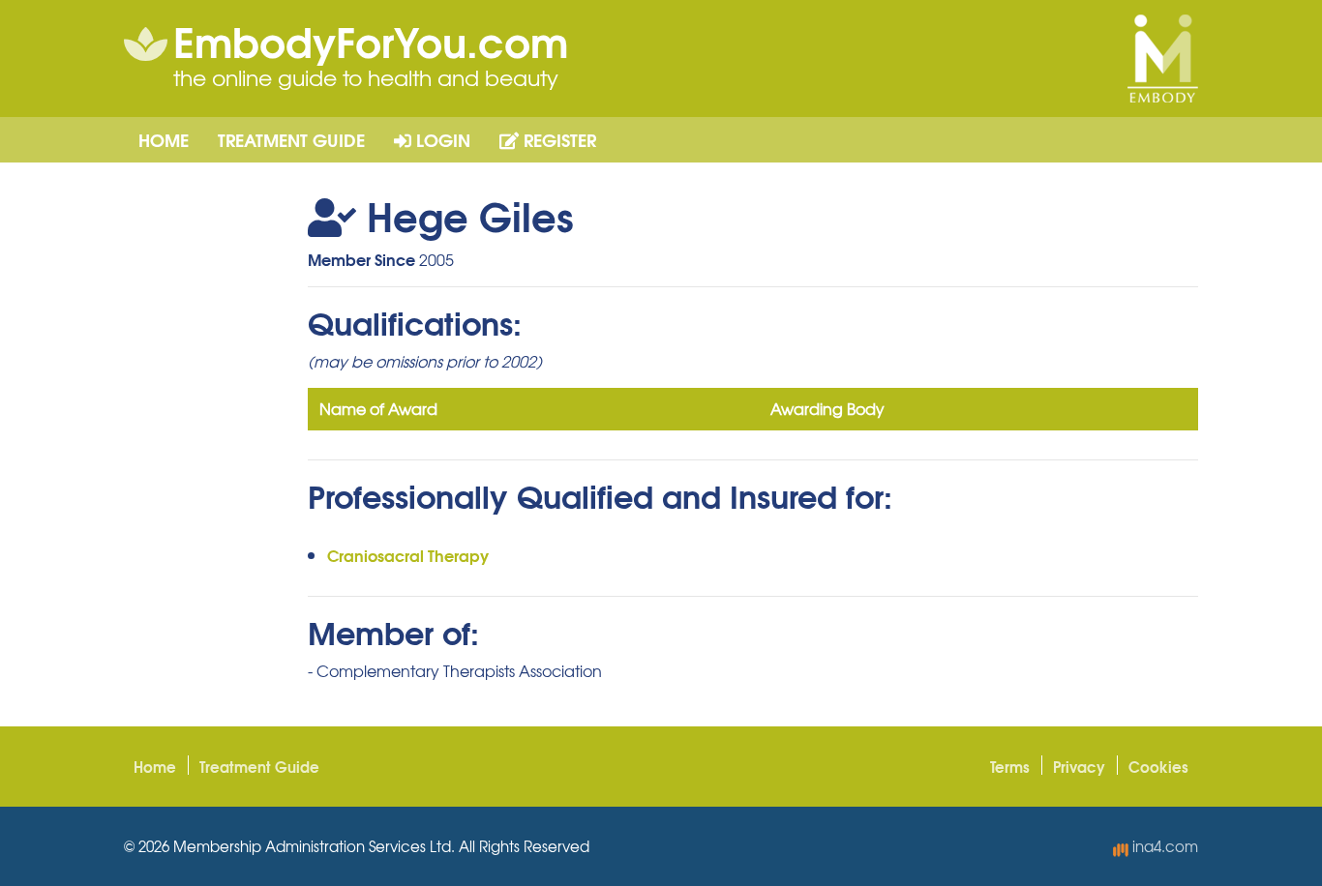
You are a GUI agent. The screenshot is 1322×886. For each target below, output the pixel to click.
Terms (1010, 766)
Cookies (1158, 766)
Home (163, 139)
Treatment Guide (291, 139)
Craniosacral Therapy (408, 555)
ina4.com (1163, 846)
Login (440, 139)
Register (557, 139)
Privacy (1079, 766)
